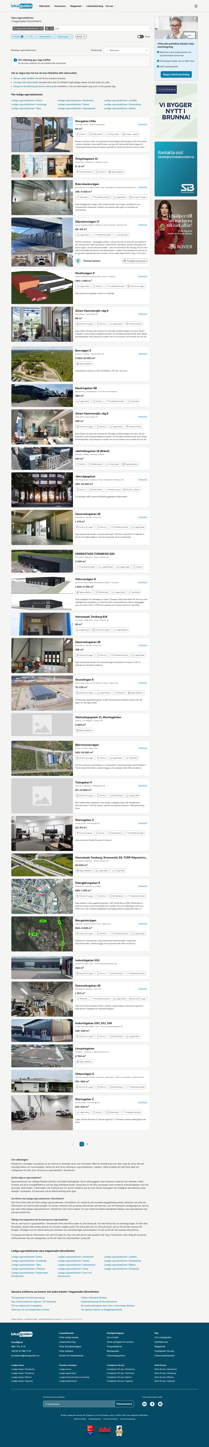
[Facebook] (152, 1404)
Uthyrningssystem (116, 1355)
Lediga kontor (65, 1369)
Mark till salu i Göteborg (165, 1373)
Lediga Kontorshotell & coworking (74, 1377)
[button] (176, 74)
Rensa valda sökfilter (24, 78)
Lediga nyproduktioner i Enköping (121, 1268)
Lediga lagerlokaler (67, 1373)
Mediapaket (113, 1351)
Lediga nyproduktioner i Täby (26, 108)
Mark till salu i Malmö (164, 1377)
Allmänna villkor (80, 1419)
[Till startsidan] (22, 6)
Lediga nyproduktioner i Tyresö (73, 104)
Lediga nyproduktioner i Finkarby (28, 1268)
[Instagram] (160, 1404)
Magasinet (160, 1346)
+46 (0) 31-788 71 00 (21, 1351)
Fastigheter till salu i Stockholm (121, 1369)
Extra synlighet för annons (120, 1341)
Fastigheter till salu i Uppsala (120, 1381)
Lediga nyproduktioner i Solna (26, 100)
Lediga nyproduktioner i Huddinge (28, 104)
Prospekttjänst (114, 1346)
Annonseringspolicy (127, 1419)
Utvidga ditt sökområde (26, 82)
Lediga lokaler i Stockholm (23, 1369)
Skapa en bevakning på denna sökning (33, 86)
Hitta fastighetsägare (70, 1346)
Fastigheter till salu (164, 1351)
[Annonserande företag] (176, 137)
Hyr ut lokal (112, 1337)
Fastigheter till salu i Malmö (119, 1377)
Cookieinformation (110, 1419)
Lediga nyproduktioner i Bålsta (120, 108)
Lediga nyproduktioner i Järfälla (120, 100)
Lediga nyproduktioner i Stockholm (76, 100)
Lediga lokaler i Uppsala (22, 1381)
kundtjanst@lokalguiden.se (25, 1355)
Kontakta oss (161, 1341)
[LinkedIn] (144, 1404)
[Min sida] (196, 6)
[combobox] (102, 28)
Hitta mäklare (66, 1351)
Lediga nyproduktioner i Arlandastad (76, 108)
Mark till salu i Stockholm (166, 1369)
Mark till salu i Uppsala (165, 1381)
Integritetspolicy (94, 1419)
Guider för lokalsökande (71, 1355)
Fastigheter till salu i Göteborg (120, 1373)
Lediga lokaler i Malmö (21, 1377)
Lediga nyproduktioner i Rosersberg (122, 104)
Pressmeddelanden (165, 1355)
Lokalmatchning (67, 1341)
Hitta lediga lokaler (69, 1337)
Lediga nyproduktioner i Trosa (73, 1268)
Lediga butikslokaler (68, 1381)
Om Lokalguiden (163, 1337)
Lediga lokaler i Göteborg (22, 1373)
